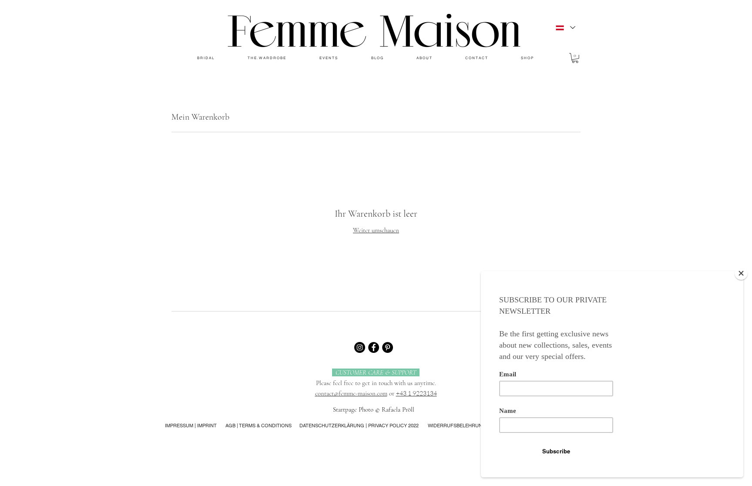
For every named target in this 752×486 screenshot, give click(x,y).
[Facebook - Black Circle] (373, 347)
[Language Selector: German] (565, 28)
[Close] (741, 273)
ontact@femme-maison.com (352, 393)
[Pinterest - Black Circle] (387, 347)
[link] (575, 58)
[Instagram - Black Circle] (359, 347)
